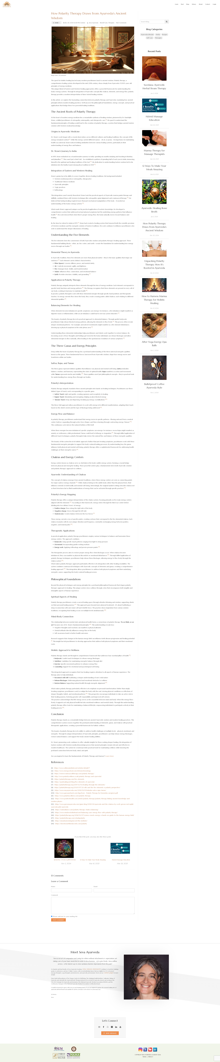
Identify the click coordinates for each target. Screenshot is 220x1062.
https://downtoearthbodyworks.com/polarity (71, 824)
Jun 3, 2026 (154, 93)
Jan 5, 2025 (154, 216)
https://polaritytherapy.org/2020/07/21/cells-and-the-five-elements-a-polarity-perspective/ (87, 787)
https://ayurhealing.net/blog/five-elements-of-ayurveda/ (75, 782)
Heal (182, 4)
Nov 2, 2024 (66, 863)
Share (56, 22)
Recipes (164, 34)
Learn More (109, 756)
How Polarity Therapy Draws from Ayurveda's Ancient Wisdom (154, 227)
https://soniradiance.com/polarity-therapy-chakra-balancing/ (76, 810)
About (201, 4)
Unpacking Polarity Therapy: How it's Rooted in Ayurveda (154, 264)
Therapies (111, 23)
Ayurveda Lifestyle (147, 34)
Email (95, 886)
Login (214, 4)
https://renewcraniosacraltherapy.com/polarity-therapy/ (74, 774)
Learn (176, 4)
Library (194, 4)
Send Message (111, 1033)
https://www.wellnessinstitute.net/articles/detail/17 (72, 768)
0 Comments (122, 23)
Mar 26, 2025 (122, 863)
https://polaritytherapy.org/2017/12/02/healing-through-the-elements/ (80, 785)
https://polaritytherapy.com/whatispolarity (70, 818)
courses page (108, 973)
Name (53, 886)
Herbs (158, 34)
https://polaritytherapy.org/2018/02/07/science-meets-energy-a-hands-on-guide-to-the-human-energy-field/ (94, 815)
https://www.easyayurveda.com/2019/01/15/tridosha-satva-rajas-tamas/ (80, 790)
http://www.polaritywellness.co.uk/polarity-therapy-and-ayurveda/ (78, 776)
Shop (187, 4)
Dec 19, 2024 (154, 273)
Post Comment (58, 920)
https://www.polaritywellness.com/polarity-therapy (72, 796)
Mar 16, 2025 (94, 863)
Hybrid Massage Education (121, 860)
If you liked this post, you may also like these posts (93, 837)
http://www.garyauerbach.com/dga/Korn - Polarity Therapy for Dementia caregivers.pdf (87, 793)
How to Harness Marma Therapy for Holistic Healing (154, 300)
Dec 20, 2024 (154, 235)
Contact (207, 4)
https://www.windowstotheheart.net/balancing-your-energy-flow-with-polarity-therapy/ (86, 812)
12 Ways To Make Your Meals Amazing (93, 860)
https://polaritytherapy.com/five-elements (69, 779)
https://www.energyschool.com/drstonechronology (73, 771)
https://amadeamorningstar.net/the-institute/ (71, 821)
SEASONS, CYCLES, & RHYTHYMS (65, 860)
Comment (54, 895)
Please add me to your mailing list (65, 916)
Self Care (104, 23)
